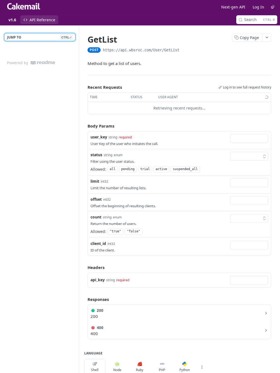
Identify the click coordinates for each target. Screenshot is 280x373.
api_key (98, 279)
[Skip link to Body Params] (83, 126)
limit (95, 181)
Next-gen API (233, 7)
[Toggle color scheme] (273, 6)
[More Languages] (201, 367)
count (96, 217)
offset (96, 199)
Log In (258, 7)
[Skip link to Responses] (83, 299)
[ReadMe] (43, 63)
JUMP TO (39, 37)
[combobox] (249, 138)
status (96, 154)
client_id (98, 243)
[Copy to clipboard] (185, 50)
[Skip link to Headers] (83, 267)
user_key (99, 137)
